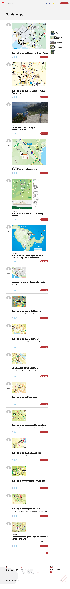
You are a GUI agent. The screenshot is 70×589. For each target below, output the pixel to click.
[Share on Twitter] (14, 57)
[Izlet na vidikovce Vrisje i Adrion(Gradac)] (30, 112)
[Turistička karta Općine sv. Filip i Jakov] (30, 36)
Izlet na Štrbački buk (57, 47)
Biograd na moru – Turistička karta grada (28, 283)
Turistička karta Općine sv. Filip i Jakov (30, 53)
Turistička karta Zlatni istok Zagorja (58, 38)
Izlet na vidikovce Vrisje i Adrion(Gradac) (23, 128)
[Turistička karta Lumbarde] (30, 152)
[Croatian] (46, 3)
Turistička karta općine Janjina (26, 453)
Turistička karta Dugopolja (24, 397)
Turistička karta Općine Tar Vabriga (28, 481)
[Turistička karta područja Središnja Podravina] (30, 74)
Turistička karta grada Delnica (26, 311)
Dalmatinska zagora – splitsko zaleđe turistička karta (30, 537)
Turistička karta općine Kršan (26, 508)
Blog (32, 3)
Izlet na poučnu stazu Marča (58, 43)
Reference (27, 3)
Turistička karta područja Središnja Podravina (28, 92)
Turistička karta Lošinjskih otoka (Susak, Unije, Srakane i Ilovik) (27, 256)
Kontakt (41, 3)
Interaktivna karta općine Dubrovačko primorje (58, 33)
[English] (49, 3)
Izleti (37, 3)
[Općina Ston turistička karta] (30, 358)
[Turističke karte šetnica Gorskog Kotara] (30, 194)
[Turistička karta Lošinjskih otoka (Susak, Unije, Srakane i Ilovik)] (30, 238)
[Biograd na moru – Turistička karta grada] (30, 272)
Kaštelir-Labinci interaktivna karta (57, 52)
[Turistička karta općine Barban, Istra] (30, 415)
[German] (53, 3)
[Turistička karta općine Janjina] (30, 443)
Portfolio (14, 336)
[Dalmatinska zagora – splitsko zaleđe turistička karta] (30, 527)
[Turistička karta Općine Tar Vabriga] (30, 471)
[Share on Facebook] (12, 57)
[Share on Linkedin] (16, 57)
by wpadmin (8, 28)
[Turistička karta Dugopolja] (30, 387)
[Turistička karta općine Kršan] (30, 499)
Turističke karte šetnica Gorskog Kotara (27, 214)
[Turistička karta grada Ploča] (30, 329)
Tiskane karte (15, 88)
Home (21, 3)
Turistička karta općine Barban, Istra (29, 425)
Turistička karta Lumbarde (24, 169)
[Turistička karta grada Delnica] (30, 301)
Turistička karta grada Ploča (25, 339)
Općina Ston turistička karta (25, 368)
